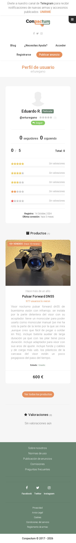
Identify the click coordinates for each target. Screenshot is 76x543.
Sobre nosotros (37, 448)
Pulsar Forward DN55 (38, 296)
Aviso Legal (37, 512)
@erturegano (29, 117)
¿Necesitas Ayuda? (35, 45)
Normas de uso (37, 453)
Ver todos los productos (38, 394)
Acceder (61, 45)
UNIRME (45, 12)
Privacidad (37, 508)
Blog (13, 45)
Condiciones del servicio (37, 522)
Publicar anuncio (49, 54)
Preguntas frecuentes (37, 469)
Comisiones (37, 464)
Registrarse (24, 54)
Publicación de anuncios (37, 458)
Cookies (37, 517)
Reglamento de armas (37, 527)
